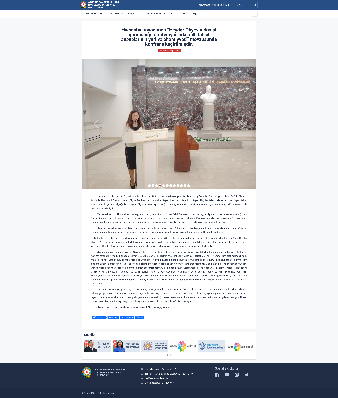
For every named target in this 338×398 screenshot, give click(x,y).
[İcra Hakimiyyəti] (83, 5)
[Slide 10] (181, 185)
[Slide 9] (178, 185)
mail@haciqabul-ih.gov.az (156, 378)
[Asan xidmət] (154, 346)
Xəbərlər (133, 14)
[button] (167, 355)
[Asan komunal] (211, 346)
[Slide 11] (185, 185)
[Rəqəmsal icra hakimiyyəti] (183, 346)
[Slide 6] (167, 185)
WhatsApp (113, 317)
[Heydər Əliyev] (240, 346)
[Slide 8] (174, 185)
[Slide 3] (156, 185)
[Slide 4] (160, 185)
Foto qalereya (177, 14)
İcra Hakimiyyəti (93, 14)
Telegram (129, 317)
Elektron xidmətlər (154, 14)
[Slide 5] (163, 185)
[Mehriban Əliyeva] (97, 346)
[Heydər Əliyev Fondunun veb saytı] (126, 346)
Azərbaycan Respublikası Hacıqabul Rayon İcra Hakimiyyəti (103, 5)
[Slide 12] (188, 185)
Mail (141, 317)
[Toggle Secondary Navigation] (255, 14)
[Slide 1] (149, 185)
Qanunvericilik (115, 14)
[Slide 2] (153, 185)
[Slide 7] (170, 185)
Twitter (99, 317)
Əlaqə (194, 14)
